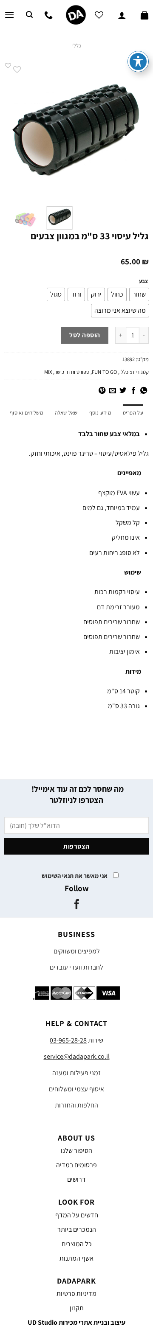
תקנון (77, 1308)
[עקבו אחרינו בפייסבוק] (76, 905)
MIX (48, 372)
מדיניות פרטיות (76, 1293)
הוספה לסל (84, 335)
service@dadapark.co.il (77, 1056)
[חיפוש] (29, 14)
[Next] (17, 129)
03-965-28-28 (68, 1040)
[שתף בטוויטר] (122, 391)
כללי (76, 45)
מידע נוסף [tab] (100, 412)
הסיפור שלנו (76, 1150)
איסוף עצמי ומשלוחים (76, 1089)
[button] (8, 65)
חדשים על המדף (76, 1215)
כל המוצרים (77, 1243)
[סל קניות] (144, 15)
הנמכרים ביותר (76, 1229)
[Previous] (127, 129)
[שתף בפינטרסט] (102, 391)
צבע (143, 281)
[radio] (139, 294)
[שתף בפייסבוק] (133, 391)
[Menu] (9, 14)
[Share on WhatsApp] (143, 391)
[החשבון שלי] (122, 15)
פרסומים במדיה (76, 1165)
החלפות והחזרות (76, 1105)
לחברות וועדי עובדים (76, 967)
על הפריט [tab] (133, 412)
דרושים (76, 1179)
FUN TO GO (104, 372)
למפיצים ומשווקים (77, 951)
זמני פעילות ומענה (76, 1072)
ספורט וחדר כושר (71, 372)
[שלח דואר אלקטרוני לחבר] (112, 391)
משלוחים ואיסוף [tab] (26, 412)
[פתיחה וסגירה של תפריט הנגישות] (138, 61)
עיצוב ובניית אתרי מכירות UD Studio (76, 1322)
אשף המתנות (77, 1258)
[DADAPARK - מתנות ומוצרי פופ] (75, 15)
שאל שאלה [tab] (66, 412)
